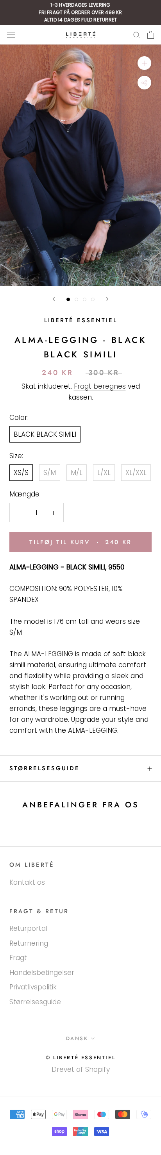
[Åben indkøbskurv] (150, 35)
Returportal (28, 928)
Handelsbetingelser (41, 972)
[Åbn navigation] (11, 34)
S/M (49, 472)
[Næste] (107, 299)
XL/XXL (136, 472)
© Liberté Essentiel (80, 1057)
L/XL (104, 472)
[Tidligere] (53, 299)
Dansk (77, 1038)
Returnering (28, 943)
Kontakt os (27, 882)
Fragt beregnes (100, 386)
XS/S (21, 472)
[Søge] (136, 34)
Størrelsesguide (44, 768)
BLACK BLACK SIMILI (45, 434)
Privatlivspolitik (33, 987)
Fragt (18, 957)
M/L (76, 472)
